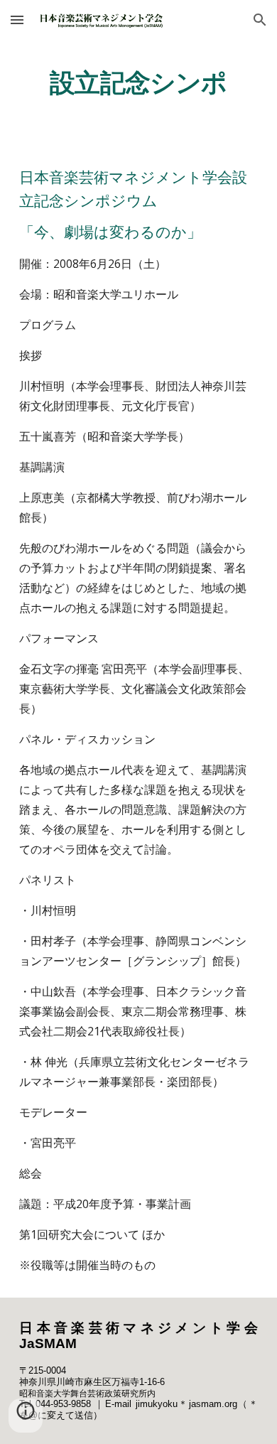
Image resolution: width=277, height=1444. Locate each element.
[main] (138, 82)
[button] (17, 19)
